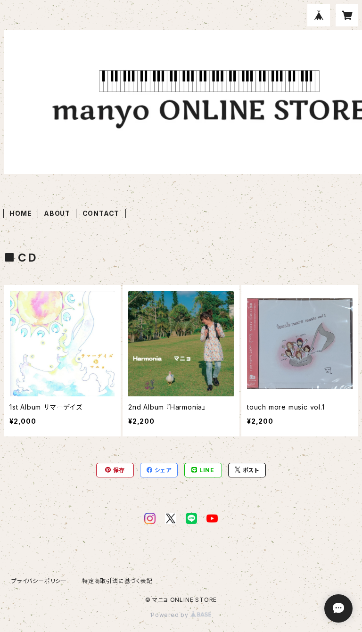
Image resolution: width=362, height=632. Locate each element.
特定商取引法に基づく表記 (117, 580)
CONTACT (101, 213)
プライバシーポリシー (39, 580)
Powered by (170, 614)
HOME (20, 213)
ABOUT (57, 213)
